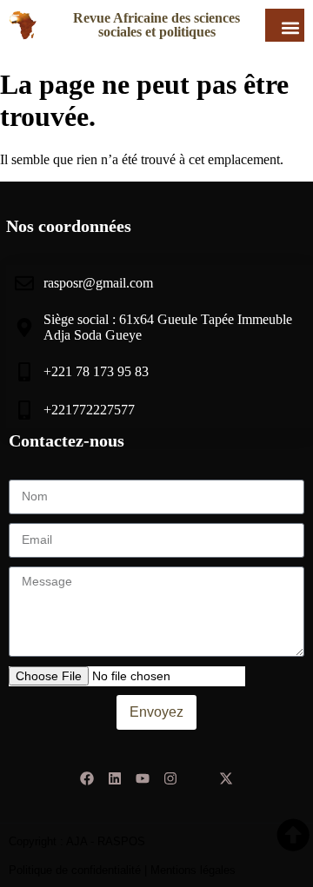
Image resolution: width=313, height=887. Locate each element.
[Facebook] (87, 778)
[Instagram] (170, 778)
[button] (290, 27)
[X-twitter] (226, 778)
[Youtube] (142, 778)
